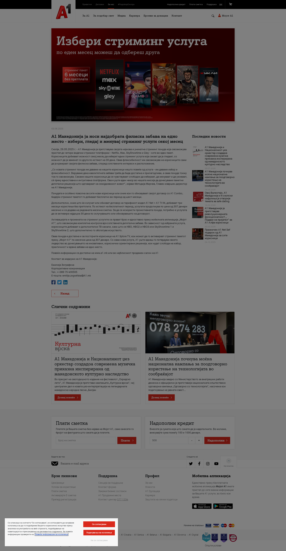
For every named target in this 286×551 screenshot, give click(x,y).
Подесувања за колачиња (99, 532)
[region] (61, 532)
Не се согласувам (99, 540)
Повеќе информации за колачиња (51, 534)
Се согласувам (99, 524)
